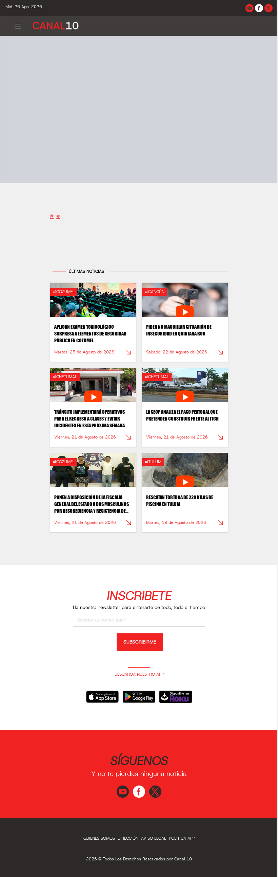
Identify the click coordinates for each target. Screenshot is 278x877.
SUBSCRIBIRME (139, 642)
